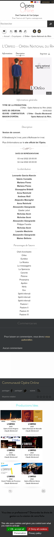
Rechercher (25, 31)
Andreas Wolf (24, 196)
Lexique (20, 31)
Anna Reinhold (24, 192)
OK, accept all (17, 529)
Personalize (20, 533)
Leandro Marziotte (24, 231)
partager (6, 390)
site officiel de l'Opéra (35, 142)
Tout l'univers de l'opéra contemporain (27, 18)
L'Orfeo (30, 113)
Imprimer (43, 53)
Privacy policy (35, 533)
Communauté (39, 31)
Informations (7, 53)
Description (20, 53)
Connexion (35, 31)
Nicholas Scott (24, 213)
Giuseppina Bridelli (24, 189)
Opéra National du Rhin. (41, 116)
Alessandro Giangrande (24, 206)
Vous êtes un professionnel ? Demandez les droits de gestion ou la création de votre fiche (27, 514)
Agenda (16, 31)
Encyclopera (16, 36)
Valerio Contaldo (24, 179)
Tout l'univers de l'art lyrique (27, 15)
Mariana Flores (24, 182)
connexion (46, 2)
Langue (11, 31)
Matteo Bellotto (24, 238)
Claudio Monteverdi (43, 113)
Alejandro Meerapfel (24, 199)
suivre (32, 390)
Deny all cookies (38, 529)
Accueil (7, 36)
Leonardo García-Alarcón (24, 175)
